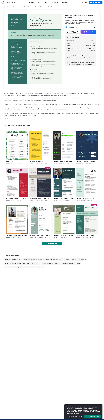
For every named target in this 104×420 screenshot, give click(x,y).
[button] (73, 32)
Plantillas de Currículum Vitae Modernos (34, 259)
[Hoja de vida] (17, 145)
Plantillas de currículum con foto (31, 263)
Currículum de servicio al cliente (85, 198)
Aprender (55, 2)
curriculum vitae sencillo (40, 6)
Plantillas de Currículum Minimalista (50, 263)
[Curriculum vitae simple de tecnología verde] (64, 182)
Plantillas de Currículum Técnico (13, 263)
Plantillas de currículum (27, 6)
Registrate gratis (95, 2)
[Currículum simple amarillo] (40, 145)
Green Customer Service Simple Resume (87, 235)
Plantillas (45, 2)
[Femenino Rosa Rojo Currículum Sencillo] (17, 182)
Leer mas (7, 118)
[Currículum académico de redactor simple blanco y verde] (40, 219)
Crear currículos (16, 6)
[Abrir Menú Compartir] (94, 27)
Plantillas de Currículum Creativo (54, 259)
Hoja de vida (9, 161)
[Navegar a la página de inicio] (8, 2)
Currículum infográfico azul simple (86, 161)
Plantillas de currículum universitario (71, 263)
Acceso (84, 2)
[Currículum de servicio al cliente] (87, 182)
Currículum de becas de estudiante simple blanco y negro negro (64, 161)
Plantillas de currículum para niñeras (34, 267)
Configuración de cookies (75, 416)
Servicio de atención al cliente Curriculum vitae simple (40, 198)
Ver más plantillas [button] (52, 243)
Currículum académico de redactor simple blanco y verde (40, 235)
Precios (64, 2)
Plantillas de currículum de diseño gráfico (75, 259)
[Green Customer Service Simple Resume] (87, 219)
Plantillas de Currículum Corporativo (14, 267)
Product (31, 2)
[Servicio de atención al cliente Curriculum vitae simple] (40, 182)
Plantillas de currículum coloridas (13, 259)
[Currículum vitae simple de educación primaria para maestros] (17, 219)
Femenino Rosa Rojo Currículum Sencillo (17, 198)
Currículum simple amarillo (37, 161)
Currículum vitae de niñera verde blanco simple (64, 235)
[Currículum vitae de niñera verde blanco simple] (64, 219)
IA (38, 2)
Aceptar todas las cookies (92, 416)
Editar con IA (90, 32)
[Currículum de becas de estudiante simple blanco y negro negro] (64, 145)
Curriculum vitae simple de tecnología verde (64, 198)
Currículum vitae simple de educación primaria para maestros (17, 235)
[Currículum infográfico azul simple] (87, 145)
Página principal (7, 6)
